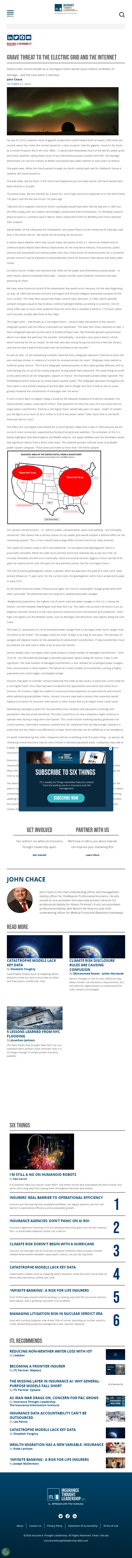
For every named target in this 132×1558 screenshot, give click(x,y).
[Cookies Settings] (5, 1552)
